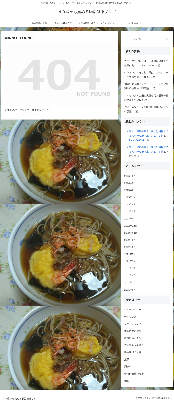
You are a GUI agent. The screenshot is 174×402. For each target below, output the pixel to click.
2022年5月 (130, 261)
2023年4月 (130, 218)
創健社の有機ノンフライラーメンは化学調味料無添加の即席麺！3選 (146, 86)
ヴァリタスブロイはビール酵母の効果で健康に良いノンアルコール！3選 (146, 63)
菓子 (126, 359)
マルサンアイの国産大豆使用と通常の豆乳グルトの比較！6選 (146, 97)
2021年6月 (130, 289)
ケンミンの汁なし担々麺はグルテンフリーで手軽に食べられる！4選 (146, 74)
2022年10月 (130, 233)
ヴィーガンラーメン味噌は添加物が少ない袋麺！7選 (146, 109)
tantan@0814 (136, 140)
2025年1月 (130, 197)
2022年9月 (130, 240)
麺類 (126, 380)
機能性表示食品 (132, 331)
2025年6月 (130, 190)
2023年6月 (130, 204)
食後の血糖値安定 (134, 373)
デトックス (130, 316)
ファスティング (132, 324)
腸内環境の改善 (132, 352)
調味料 (128, 366)
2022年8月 (130, 247)
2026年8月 (130, 176)
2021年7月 (130, 282)
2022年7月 (130, 254)
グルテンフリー (132, 309)
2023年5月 (130, 211)
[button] (167, 38)
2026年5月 (130, 183)
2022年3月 (130, 268)
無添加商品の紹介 (134, 345)
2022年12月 (130, 225)
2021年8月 (130, 275)
